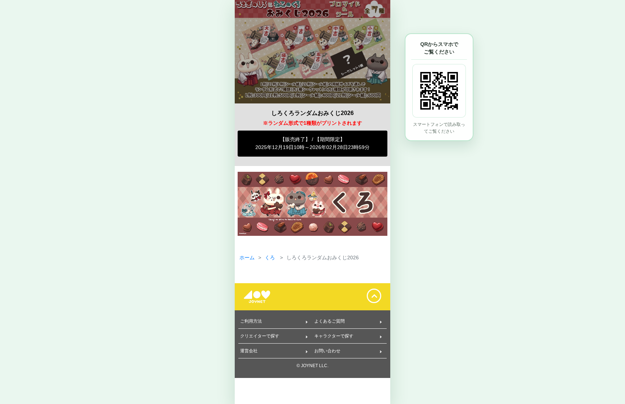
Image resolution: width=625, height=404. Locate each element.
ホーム (247, 257)
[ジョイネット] (262, 296)
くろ (270, 257)
